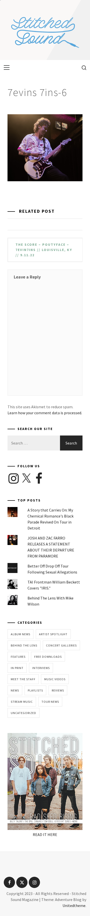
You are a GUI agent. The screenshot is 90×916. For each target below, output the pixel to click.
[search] (82, 67)
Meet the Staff (23, 679)
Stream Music (22, 702)
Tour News (50, 702)
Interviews (41, 668)
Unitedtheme (74, 905)
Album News (20, 634)
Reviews (58, 690)
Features (18, 656)
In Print (17, 668)
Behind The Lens (24, 645)
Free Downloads (48, 656)
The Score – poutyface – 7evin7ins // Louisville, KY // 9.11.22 (44, 249)
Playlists (35, 690)
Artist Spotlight (53, 634)
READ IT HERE (45, 834)
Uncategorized (23, 713)
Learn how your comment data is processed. (45, 412)
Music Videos (55, 679)
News (15, 690)
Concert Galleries (61, 645)
